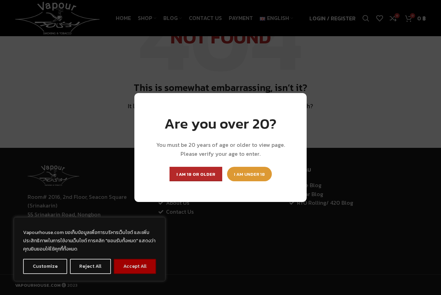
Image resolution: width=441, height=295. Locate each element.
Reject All (90, 266)
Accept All (134, 266)
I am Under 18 (249, 174)
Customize (45, 266)
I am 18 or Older (195, 174)
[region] (89, 249)
